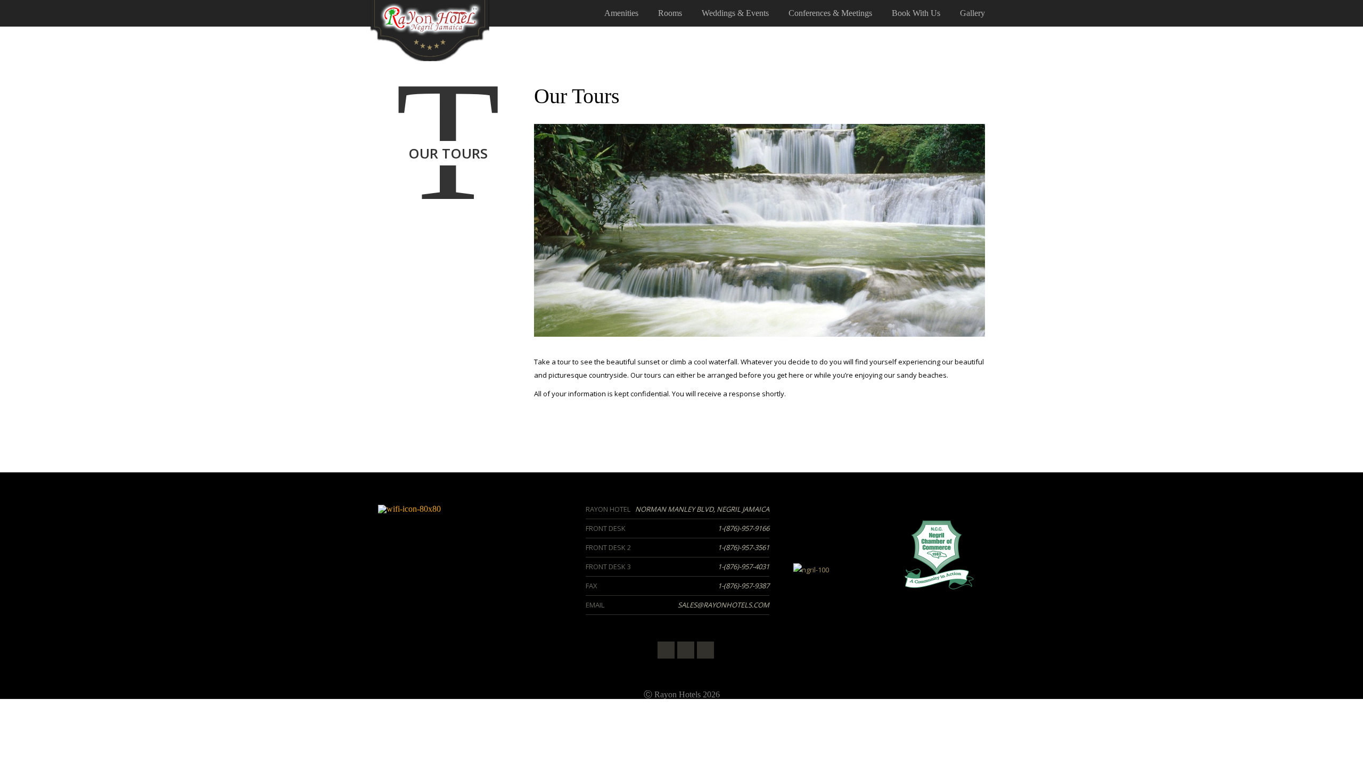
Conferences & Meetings (830, 13)
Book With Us (916, 13)
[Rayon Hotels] (429, 29)
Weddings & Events (735, 13)
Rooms (670, 13)
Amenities (621, 13)
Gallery (972, 13)
